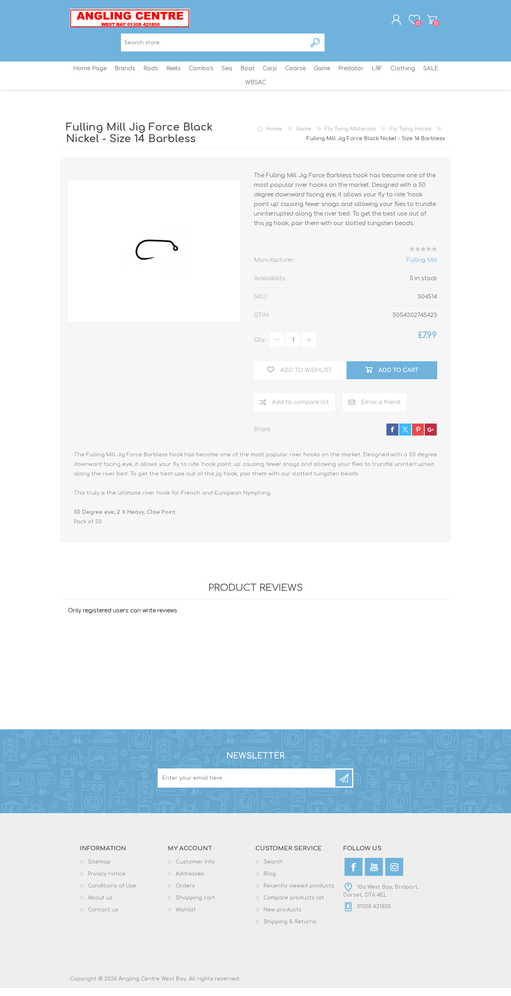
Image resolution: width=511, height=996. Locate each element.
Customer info (195, 862)
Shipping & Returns (289, 922)
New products (282, 910)
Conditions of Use (112, 886)
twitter (405, 430)
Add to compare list (300, 402)
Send (343, 778)
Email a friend (380, 402)
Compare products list (293, 898)
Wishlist (186, 910)
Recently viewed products (298, 886)
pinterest (418, 430)
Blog (269, 874)
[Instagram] (394, 867)
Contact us (103, 910)
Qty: (260, 340)
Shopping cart (432, 19)
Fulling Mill (421, 260)
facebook (392, 430)
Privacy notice (107, 874)
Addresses (190, 874)
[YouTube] (374, 867)
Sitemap (99, 862)
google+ (431, 430)
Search (316, 42)
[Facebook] (353, 867)
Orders (185, 886)
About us (100, 898)
